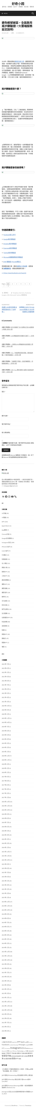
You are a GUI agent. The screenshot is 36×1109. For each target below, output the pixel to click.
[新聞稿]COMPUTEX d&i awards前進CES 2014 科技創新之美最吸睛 (26, 309)
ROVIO (15, 1051)
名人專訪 (4, 563)
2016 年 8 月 (5, 818)
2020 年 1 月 (5, 714)
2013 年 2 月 (5, 993)
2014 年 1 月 (5, 947)
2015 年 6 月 (5, 877)
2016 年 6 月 (5, 827)
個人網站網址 (6, 432)
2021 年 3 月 (5, 701)
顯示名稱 (5, 416)
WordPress (15, 1105)
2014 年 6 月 (5, 926)
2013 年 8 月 (5, 968)
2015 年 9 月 (5, 864)
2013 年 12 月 (6, 952)
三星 (26, 1051)
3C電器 (4, 517)
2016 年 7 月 (5, 822)
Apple (23, 1042)
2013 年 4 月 (5, 985)
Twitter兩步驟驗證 (10, 253)
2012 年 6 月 (5, 1027)
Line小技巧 (5, 551)
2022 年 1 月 (5, 672)
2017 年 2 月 (5, 793)
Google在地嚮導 (7, 538)
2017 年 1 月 (5, 797)
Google (4, 295)
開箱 (20, 1059)
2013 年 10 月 (6, 960)
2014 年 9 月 (5, 914)
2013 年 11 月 (6, 956)
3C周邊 (3, 1042)
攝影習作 (4, 592)
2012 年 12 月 (6, 1002)
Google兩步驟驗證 (9, 239)
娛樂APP (4, 572)
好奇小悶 (18, 4)
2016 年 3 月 (5, 839)
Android (8, 1042)
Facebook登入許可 (10, 235)
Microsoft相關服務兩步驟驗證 (13, 257)
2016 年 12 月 (6, 802)
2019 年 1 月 (5, 752)
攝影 (15, 1053)
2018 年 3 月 (5, 764)
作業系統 (30, 1051)
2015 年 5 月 (5, 881)
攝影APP (4, 584)
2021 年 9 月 (5, 676)
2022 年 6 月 (5, 668)
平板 (12, 1053)
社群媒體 (26, 1056)
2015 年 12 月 (6, 852)
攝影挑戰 (4, 588)
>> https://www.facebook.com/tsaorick (14, 273)
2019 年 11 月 (6, 718)
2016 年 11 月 (6, 806)
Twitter (18, 295)
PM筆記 (4, 555)
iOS (22, 1048)
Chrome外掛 (5, 534)
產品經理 (18, 1056)
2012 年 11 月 (6, 1006)
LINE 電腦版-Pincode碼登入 (12, 262)
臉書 (29, 1056)
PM (13, 1051)
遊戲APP (4, 634)
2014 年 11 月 (6, 906)
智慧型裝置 (13, 1056)
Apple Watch (5, 526)
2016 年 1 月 (5, 847)
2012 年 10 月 (6, 1010)
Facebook (28, 293)
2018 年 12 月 (6, 756)
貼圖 (3, 630)
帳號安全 (24, 295)
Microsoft (13, 295)
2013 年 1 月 (5, 997)
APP (3, 522)
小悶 (12, 33)
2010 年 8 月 (5, 1031)
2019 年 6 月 (5, 731)
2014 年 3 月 (5, 939)
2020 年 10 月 (6, 706)
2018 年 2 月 (5, 768)
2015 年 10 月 (6, 860)
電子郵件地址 (6, 424)
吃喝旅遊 (4, 559)
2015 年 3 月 (5, 889)
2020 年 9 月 (5, 710)
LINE (8, 295)
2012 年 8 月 (5, 1018)
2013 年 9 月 (5, 964)
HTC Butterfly (7, 1048)
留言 (3, 392)
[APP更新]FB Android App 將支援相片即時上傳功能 (17, 1075)
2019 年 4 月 (5, 739)
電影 (3, 647)
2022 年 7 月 (5, 664)
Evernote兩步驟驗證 (10, 248)
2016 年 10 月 (6, 810)
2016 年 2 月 (5, 843)
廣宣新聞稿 (5, 580)
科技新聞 (4, 622)
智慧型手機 (6, 1056)
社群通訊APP (6, 617)
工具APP (4, 576)
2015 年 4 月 (5, 885)
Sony (24, 1051)
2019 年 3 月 (5, 743)
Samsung (20, 1051)
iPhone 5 (31, 1048)
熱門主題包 (5, 609)
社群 (22, 1056)
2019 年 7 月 (5, 727)
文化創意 (4, 601)
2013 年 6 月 (5, 977)
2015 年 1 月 (5, 897)
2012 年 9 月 (5, 1014)
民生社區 (4, 605)
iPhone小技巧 (6, 547)
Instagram (15, 1047)
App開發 (4, 530)
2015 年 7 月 (5, 872)
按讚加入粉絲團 (22, 266)
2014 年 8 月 (5, 918)
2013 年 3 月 (5, 989)
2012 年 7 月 (5, 1022)
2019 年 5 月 (5, 735)
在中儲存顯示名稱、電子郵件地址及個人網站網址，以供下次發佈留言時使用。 (18, 444)
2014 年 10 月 (6, 910)
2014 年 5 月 (5, 931)
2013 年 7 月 (5, 972)
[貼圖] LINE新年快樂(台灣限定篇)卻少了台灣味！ (9, 309)
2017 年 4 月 (5, 789)
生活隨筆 (4, 613)
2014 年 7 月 (5, 922)
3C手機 (4, 513)
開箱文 (4, 638)
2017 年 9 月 (5, 777)
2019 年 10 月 (6, 722)
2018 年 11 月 (6, 760)
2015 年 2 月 (5, 893)
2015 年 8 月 (5, 868)
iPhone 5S (4, 1051)
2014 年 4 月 (5, 935)
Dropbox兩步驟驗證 (10, 244)
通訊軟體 (9, 1059)
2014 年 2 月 (5, 943)
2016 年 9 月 (5, 814)
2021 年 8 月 (5, 681)
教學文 (6, 293)
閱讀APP (4, 642)
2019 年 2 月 (5, 747)
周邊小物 (4, 567)
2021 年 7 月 (5, 685)
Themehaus (28, 1105)
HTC (3, 1048)
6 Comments (20, 33)
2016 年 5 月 (5, 831)
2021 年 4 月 (5, 697)
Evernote (21, 293)
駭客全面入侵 (19, 61)
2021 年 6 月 (5, 689)
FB (19, 1045)
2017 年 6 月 (5, 785)
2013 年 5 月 (5, 981)
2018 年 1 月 (5, 772)
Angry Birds (14, 1042)
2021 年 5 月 (5, 693)
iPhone (26, 1048)
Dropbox (15, 293)
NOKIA (11, 1051)
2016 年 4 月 (5, 835)
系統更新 (4, 626)
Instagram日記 (6, 542)
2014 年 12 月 (6, 902)
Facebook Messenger (13, 1045)
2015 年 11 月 (6, 856)
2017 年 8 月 (5, 781)
